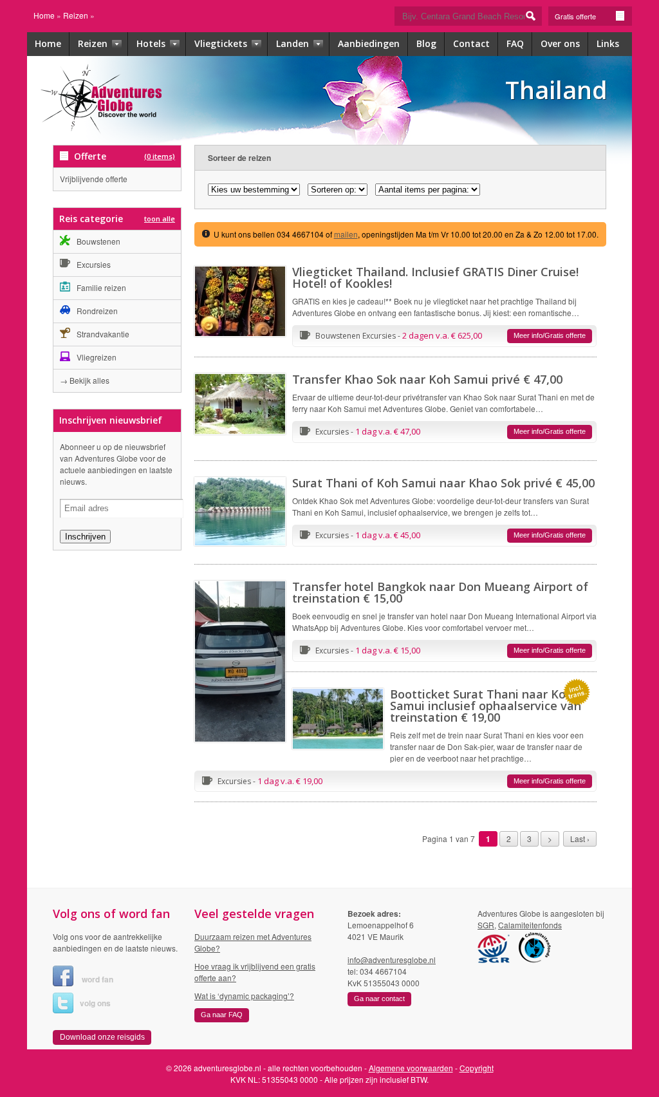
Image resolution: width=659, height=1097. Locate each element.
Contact (471, 43)
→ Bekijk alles (84, 380)
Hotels (152, 43)
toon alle (159, 218)
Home (44, 15)
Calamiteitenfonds (530, 924)
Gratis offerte (575, 16)
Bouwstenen (98, 241)
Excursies (94, 264)
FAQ (515, 43)
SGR (486, 924)
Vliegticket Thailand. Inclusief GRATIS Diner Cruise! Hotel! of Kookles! (435, 277)
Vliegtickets (222, 43)
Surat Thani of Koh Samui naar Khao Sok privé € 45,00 (443, 483)
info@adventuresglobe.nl (392, 959)
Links (608, 43)
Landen (293, 43)
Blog (426, 43)
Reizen (75, 15)
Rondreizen (97, 310)
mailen (346, 234)
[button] (549, 336)
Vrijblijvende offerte (93, 178)
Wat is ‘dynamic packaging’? (244, 995)
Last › (579, 838)
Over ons (560, 43)
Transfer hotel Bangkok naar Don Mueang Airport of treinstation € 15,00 (440, 592)
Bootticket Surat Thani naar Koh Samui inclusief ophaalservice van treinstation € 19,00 (485, 705)
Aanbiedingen (369, 43)
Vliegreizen (96, 357)
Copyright (476, 1067)
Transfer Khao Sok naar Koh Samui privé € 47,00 (427, 379)
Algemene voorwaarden (411, 1067)
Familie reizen (101, 287)
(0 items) (159, 156)
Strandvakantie (103, 333)
